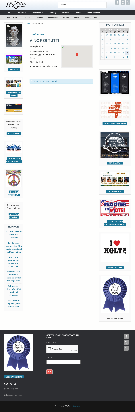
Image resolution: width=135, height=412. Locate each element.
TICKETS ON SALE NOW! (115, 123)
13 (119, 44)
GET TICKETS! (115, 163)
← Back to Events (38, 34)
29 (115, 35)
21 (123, 48)
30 (119, 35)
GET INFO (14, 69)
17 (107, 48)
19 (115, 48)
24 (107, 53)
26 (102, 35)
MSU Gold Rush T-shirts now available (14, 234)
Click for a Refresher (14, 215)
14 (123, 44)
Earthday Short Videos (14, 94)
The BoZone (16, 5)
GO (49, 372)
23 (103, 53)
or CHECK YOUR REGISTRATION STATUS (114, 223)
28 (111, 35)
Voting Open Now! (14, 377)
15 (127, 44)
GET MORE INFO (115, 191)
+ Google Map (36, 46)
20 (119, 48)
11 (111, 44)
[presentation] (62, 349)
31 (123, 35)
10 (107, 44)
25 (111, 53)
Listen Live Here (115, 267)
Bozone (76, 406)
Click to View (13, 133)
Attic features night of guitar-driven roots (14, 303)
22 (127, 48)
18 (111, 48)
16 (102, 48)
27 (107, 35)
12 (115, 44)
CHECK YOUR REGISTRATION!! (13, 160)
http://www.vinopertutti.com (43, 66)
